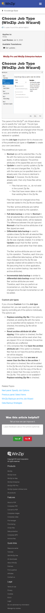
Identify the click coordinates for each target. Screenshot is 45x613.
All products (12, 493)
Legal (9, 601)
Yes (16, 438)
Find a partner (12, 570)
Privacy (10, 590)
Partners (10, 566)
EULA (9, 597)
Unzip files (11, 528)
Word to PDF (12, 502)
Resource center (13, 548)
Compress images (14, 513)
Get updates (10, 48)
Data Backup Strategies (12, 403)
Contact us (11, 577)
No (26, 438)
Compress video (13, 517)
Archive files (12, 538)
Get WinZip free (13, 555)
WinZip (10, 471)
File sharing (11, 524)
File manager (12, 520)
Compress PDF (13, 506)
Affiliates (10, 573)
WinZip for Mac (13, 478)
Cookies (10, 594)
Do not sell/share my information (18, 605)
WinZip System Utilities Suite (17, 489)
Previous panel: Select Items (14, 394)
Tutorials (10, 552)
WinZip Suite (12, 475)
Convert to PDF (13, 510)
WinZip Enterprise (13, 482)
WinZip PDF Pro (13, 485)
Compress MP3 (13, 535)
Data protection (13, 531)
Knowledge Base (10, 11)
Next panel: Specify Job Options (15, 390)
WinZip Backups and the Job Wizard (17, 399)
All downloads (12, 559)
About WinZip (12, 563)
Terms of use (12, 587)
